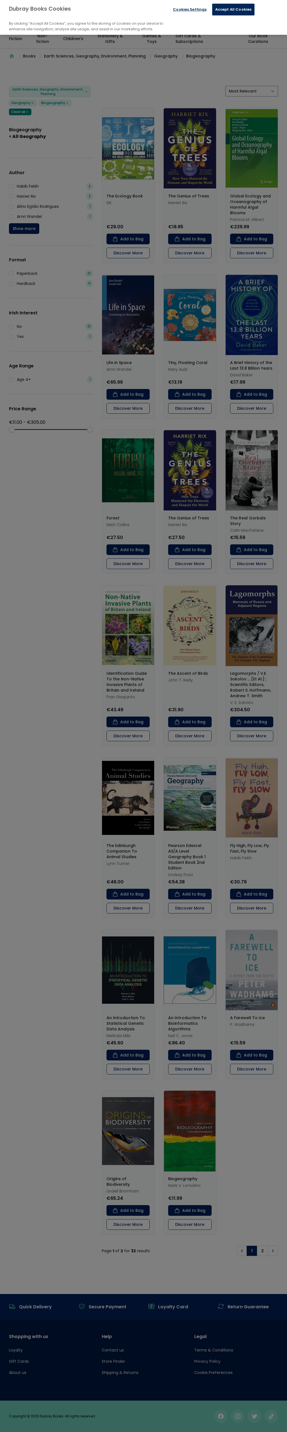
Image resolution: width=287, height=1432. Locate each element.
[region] (143, 17)
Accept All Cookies (233, 9)
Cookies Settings (190, 9)
